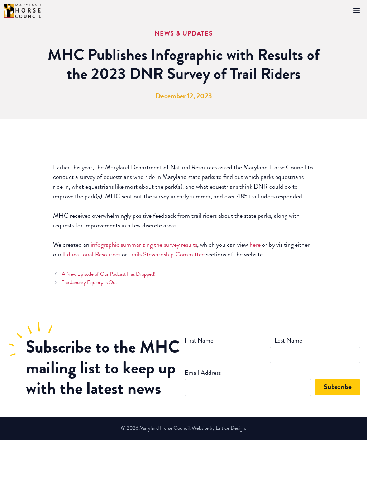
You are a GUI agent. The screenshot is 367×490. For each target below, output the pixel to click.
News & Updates (183, 33)
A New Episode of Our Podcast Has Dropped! (109, 274)
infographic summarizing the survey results (144, 244)
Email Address (203, 372)
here (255, 244)
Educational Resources (91, 254)
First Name (199, 340)
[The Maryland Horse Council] (22, 11)
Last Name (288, 340)
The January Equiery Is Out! (90, 282)
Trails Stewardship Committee (167, 254)
